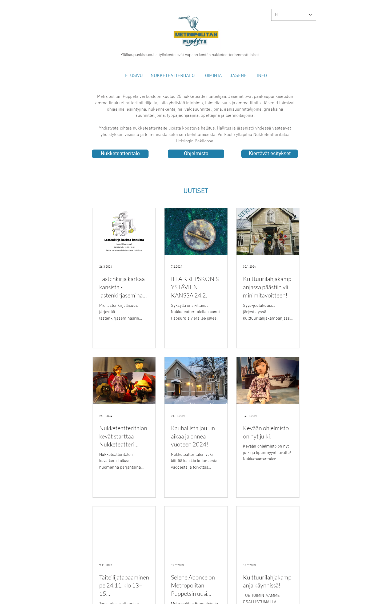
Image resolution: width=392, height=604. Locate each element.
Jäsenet (235, 96)
